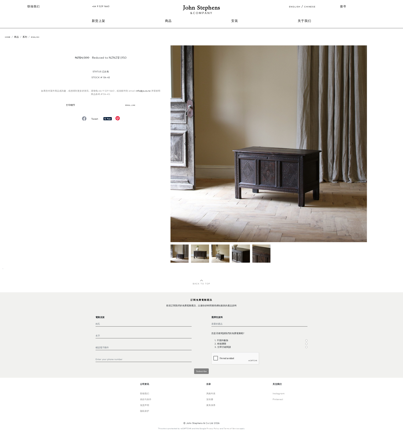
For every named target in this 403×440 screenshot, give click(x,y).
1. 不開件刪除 (221, 340)
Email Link (130, 105)
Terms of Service (231, 428)
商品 (16, 36)
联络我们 (33, 6)
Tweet (94, 118)
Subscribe (201, 371)
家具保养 (211, 405)
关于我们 (304, 21)
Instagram (278, 393)
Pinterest (278, 399)
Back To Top (201, 283)
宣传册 (209, 399)
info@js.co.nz (143, 90)
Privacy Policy (213, 428)
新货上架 (98, 21)
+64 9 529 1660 (100, 6)
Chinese (309, 6)
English (294, 6)
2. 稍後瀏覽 (220, 343)
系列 (25, 36)
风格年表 (211, 393)
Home (7, 36)
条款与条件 (145, 399)
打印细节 (70, 105)
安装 (234, 21)
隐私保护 (144, 411)
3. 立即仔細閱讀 (223, 347)
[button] (185, 143)
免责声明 (144, 405)
